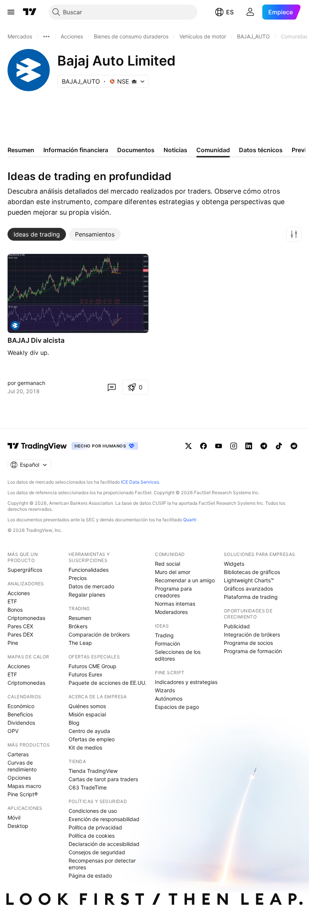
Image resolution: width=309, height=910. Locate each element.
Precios (78, 578)
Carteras (18, 754)
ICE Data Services (140, 482)
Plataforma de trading (251, 597)
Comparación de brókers (99, 634)
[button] (293, 234)
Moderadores (171, 612)
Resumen (80, 618)
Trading (164, 635)
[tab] (37, 234)
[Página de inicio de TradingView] (30, 12)
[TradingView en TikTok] (279, 446)
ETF (12, 601)
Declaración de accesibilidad (104, 844)
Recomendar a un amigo (185, 580)
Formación (167, 643)
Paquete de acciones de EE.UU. (108, 682)
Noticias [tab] (175, 150)
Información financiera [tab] (75, 150)
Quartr (189, 519)
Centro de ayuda (89, 731)
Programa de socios (248, 643)
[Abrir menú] (10, 12)
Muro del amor (172, 572)
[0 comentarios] (111, 387)
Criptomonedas (26, 618)
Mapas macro (24, 786)
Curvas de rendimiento (22, 766)
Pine (13, 643)
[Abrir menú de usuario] (250, 12)
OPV (13, 731)
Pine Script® (23, 794)
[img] (134, 81)
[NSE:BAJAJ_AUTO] (15, 325)
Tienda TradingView (93, 771)
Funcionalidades (89, 569)
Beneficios (20, 714)
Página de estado (90, 875)
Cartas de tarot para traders (103, 779)
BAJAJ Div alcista (36, 340)
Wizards (165, 690)
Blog (74, 722)
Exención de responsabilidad (104, 819)
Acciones (19, 593)
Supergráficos (25, 569)
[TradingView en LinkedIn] (248, 446)
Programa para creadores (173, 592)
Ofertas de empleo (92, 739)
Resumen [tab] (21, 150)
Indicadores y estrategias (186, 682)
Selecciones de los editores (177, 655)
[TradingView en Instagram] (233, 446)
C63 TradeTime (88, 787)
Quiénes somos (87, 706)
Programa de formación (253, 651)
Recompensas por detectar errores (102, 863)
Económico (21, 706)
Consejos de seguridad (97, 852)
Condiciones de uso (93, 811)
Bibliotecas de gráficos (252, 572)
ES (230, 12)
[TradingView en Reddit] (294, 446)
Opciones (19, 777)
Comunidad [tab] (213, 150)
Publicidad (237, 626)
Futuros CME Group (92, 666)
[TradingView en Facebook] (203, 446)
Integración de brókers (252, 634)
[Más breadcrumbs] (46, 36)
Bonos (15, 609)
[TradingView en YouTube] (218, 446)
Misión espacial (87, 714)
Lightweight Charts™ (249, 580)
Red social (167, 563)
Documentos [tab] (135, 150)
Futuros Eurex (85, 674)
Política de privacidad (95, 827)
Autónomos (168, 698)
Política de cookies (92, 835)
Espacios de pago (177, 707)
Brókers (78, 626)
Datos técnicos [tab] (261, 150)
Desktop (18, 826)
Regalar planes (87, 594)
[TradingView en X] (188, 446)
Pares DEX (20, 634)
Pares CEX (20, 626)
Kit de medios (85, 747)
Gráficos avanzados (248, 588)
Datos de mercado (91, 586)
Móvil (14, 817)
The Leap (80, 643)
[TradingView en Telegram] (264, 446)
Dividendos (21, 722)
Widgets (234, 563)
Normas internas (175, 603)
